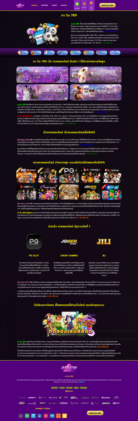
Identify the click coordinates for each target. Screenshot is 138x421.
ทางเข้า (54, 5)
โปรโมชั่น (44, 5)
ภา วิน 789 (69, 376)
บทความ (64, 5)
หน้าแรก (34, 5)
